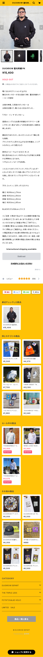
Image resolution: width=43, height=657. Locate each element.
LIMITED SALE (8, 607)
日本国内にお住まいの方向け (21, 264)
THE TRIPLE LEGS (9, 593)
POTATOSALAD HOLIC (11, 600)
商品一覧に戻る (21, 619)
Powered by (19, 634)
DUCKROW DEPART (10, 585)
